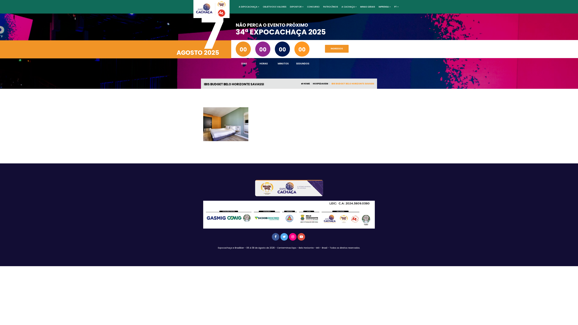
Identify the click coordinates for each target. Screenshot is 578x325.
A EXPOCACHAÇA (248, 6)
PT (395, 6)
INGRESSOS (337, 48)
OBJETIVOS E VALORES (274, 6)
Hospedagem (320, 83)
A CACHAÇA (348, 6)
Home (306, 83)
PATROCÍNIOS (330, 6)
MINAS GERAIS (367, 6)
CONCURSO (313, 6)
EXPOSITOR (296, 6)
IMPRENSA (384, 6)
